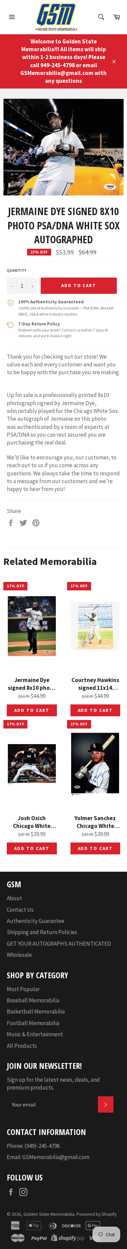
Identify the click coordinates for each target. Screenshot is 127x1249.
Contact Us (20, 909)
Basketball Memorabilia (36, 1011)
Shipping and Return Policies (42, 932)
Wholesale (19, 955)
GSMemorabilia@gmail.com (55, 1157)
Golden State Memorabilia (49, 1214)
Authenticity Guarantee (35, 921)
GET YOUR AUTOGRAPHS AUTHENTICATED (59, 943)
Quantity (16, 270)
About (14, 898)
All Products (22, 1045)
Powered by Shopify (97, 1214)
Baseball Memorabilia (33, 1000)
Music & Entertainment (35, 1034)
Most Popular (23, 989)
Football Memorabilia (33, 1023)
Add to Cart (31, 710)
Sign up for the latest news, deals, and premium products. (53, 1083)
